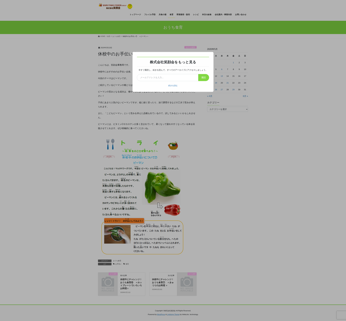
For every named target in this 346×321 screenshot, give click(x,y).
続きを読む (173, 85)
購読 (204, 77)
